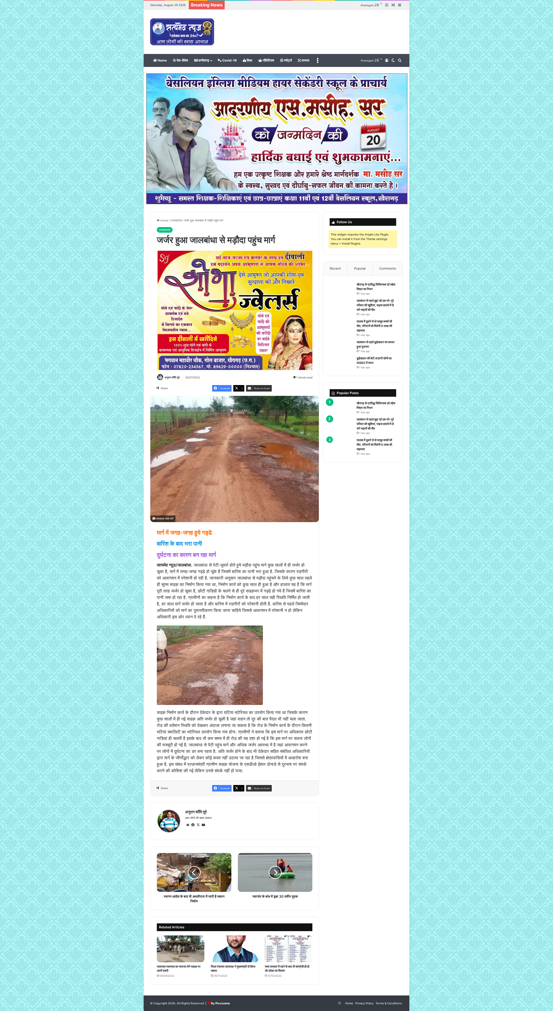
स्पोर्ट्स (287, 60)
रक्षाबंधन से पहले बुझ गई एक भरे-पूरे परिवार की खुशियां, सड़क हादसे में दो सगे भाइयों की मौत (375, 305)
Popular (360, 268)
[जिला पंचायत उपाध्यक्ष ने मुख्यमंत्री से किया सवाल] (234, 948)
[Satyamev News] (182, 31)
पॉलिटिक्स (268, 60)
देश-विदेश (182, 60)
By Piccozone (220, 1003)
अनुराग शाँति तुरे (172, 377)
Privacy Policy (364, 1003)
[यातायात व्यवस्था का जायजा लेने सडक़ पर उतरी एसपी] (180, 948)
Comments (387, 268)
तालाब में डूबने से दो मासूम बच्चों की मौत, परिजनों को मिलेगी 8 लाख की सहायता (374, 325)
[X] (198, 825)
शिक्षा (249, 60)
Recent (335, 268)
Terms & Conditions (389, 1003)
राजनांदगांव (176, 220)
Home (162, 60)
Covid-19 (229, 60)
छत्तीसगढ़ (203, 60)
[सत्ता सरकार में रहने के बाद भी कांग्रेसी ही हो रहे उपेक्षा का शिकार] (288, 948)
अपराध (305, 60)
